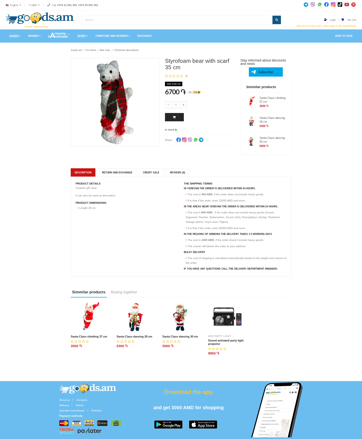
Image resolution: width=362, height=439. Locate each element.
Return (80, 405)
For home (91, 50)
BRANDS (33, 36)
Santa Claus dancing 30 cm (272, 139)
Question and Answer (72, 410)
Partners (96, 410)
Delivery (64, 405)
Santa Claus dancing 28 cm (272, 119)
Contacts (82, 400)
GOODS (13, 36)
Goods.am (76, 50)
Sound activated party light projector (226, 342)
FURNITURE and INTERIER (112, 36)
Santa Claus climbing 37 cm (272, 99)
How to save (344, 36)
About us (64, 400)
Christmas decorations (126, 50)
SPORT (81, 36)
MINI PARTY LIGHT (219, 336)
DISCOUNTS (144, 36)
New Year (105, 50)
